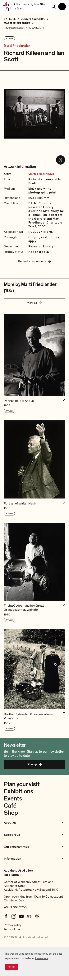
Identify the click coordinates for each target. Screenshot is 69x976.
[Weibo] (36, 916)
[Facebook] (6, 916)
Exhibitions (18, 791)
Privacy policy (12, 925)
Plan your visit (21, 784)
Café (10, 805)
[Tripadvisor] (29, 916)
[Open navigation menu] (62, 6)
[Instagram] (14, 916)
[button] (34, 363)
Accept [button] (11, 966)
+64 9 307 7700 (15, 907)
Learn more (41, 958)
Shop (11, 813)
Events (13, 798)
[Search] (54, 6)
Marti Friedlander (17, 46)
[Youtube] (21, 916)
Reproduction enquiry (32, 261)
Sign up (32, 764)
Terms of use (12, 929)
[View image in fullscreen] (60, 160)
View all (32, 303)
